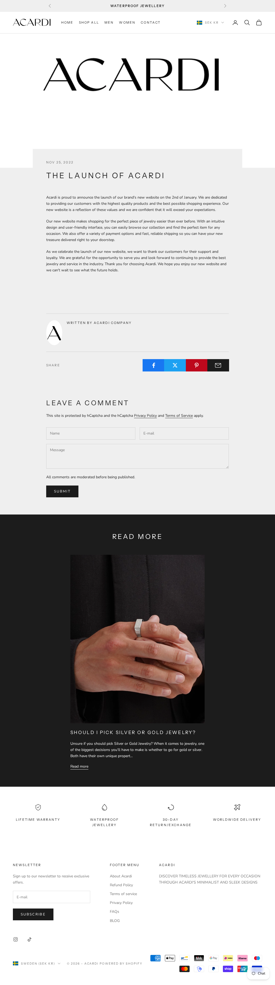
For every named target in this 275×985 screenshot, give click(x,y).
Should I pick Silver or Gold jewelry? (133, 732)
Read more (79, 766)
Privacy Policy (145, 415)
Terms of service (123, 893)
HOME (67, 22)
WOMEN (127, 22)
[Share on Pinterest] (196, 365)
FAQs (114, 911)
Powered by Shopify (121, 963)
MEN (109, 22)
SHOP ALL (89, 22)
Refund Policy (121, 885)
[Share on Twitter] (175, 365)
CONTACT (151, 22)
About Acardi (121, 876)
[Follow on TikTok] (29, 939)
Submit (62, 491)
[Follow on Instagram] (15, 939)
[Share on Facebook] (153, 365)
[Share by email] (218, 365)
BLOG (115, 920)
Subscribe (33, 914)
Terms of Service (179, 415)
